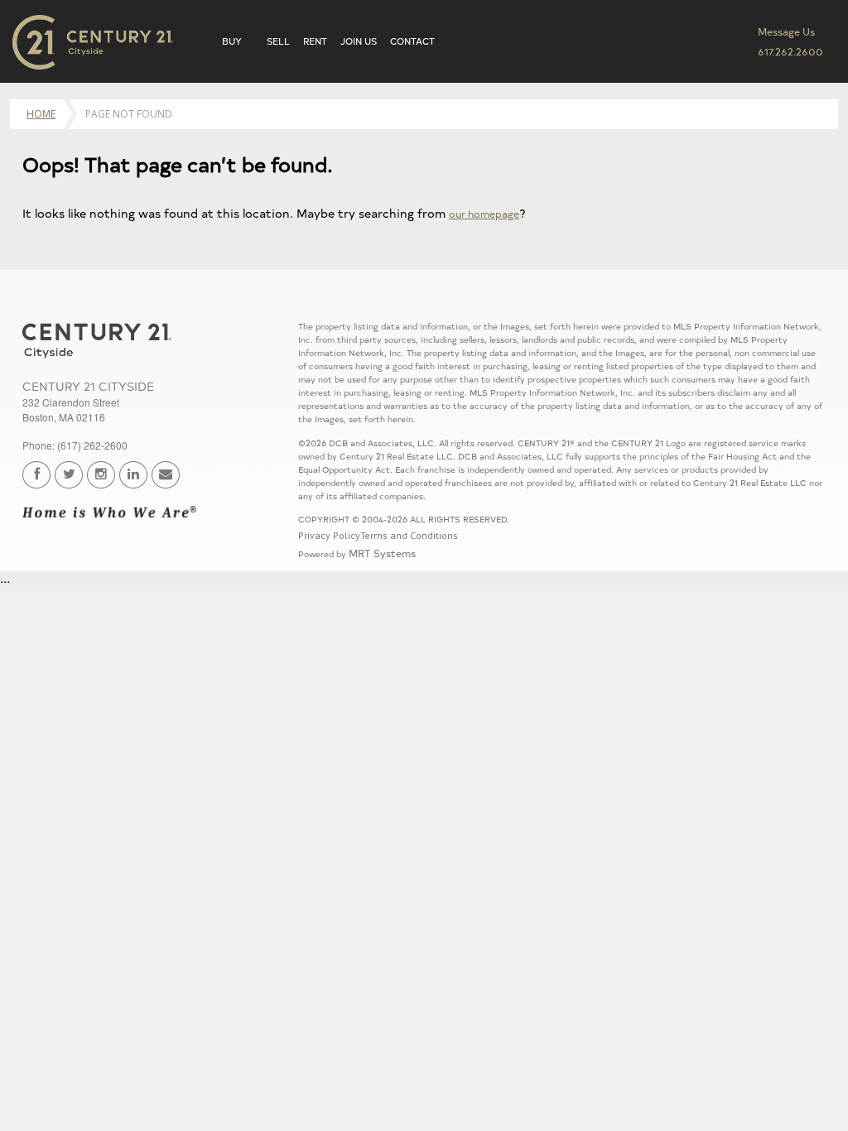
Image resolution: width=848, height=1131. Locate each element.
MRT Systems (382, 553)
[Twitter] (69, 474)
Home (40, 114)
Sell (278, 41)
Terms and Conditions (409, 535)
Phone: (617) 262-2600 (75, 445)
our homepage (484, 213)
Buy (232, 41)
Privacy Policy (329, 535)
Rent (315, 41)
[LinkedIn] (133, 474)
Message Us (786, 31)
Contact (412, 41)
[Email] (166, 474)
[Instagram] (101, 474)
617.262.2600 (790, 51)
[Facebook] (36, 474)
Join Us (358, 41)
